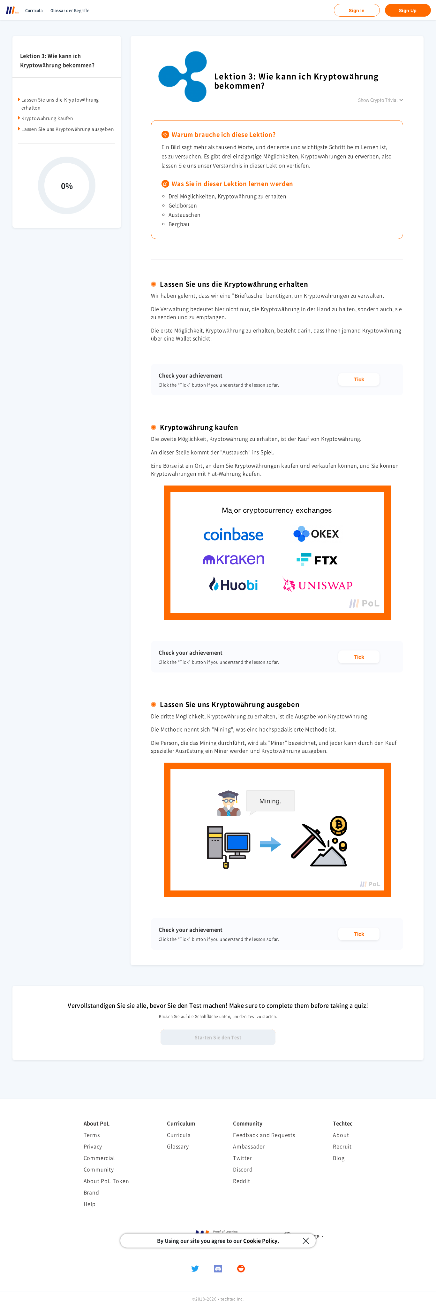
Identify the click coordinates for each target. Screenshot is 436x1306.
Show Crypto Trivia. (378, 100)
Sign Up (408, 10)
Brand (91, 1192)
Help (90, 1204)
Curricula (34, 10)
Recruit (342, 1146)
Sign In (357, 10)
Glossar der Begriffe (69, 10)
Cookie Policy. (261, 1240)
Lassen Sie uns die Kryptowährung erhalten (60, 103)
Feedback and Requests (264, 1135)
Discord (243, 1169)
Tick (359, 379)
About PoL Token (106, 1181)
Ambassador (249, 1146)
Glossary (178, 1146)
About (341, 1135)
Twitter (242, 1158)
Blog (338, 1158)
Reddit (241, 1181)
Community (99, 1169)
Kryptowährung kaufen (47, 118)
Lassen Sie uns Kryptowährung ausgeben (67, 128)
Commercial (99, 1158)
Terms (92, 1135)
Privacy (93, 1146)
